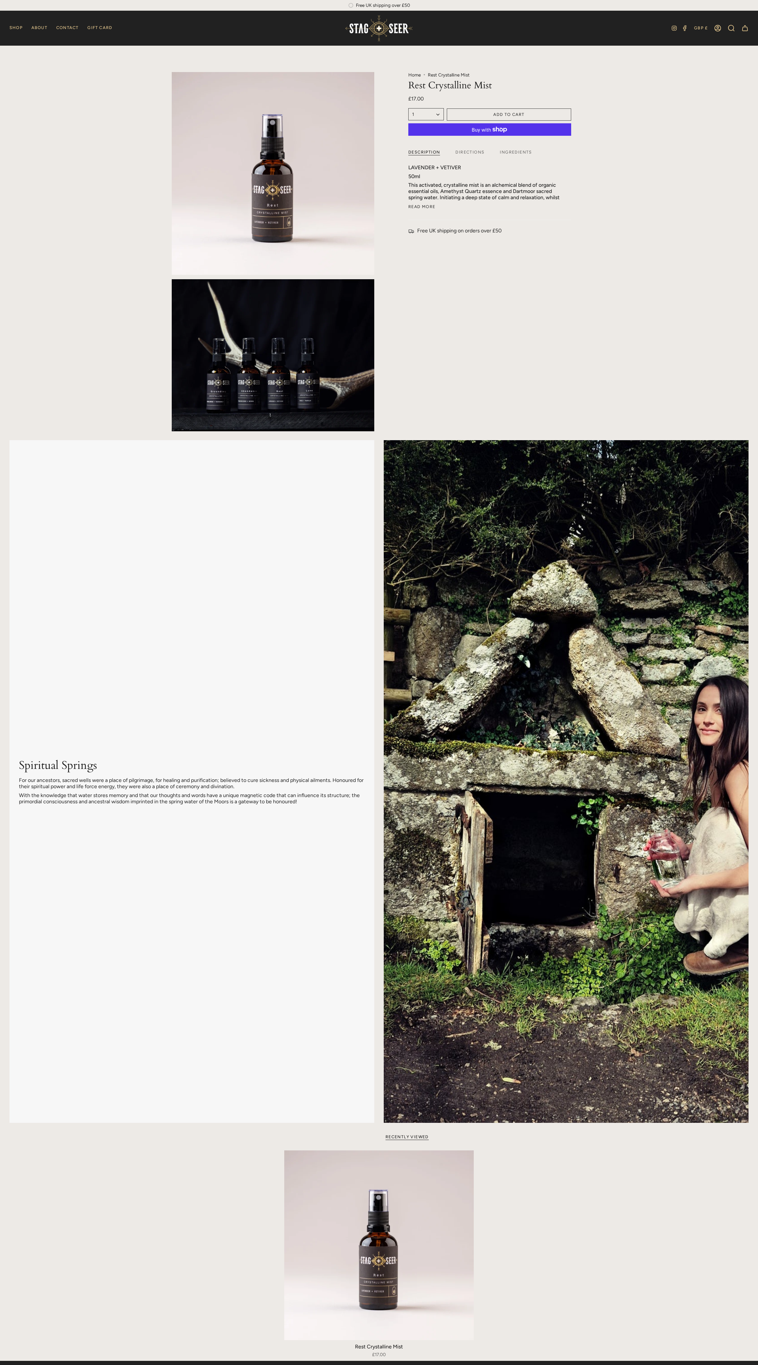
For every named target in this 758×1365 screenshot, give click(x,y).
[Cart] (745, 28)
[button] (16, 28)
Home (414, 75)
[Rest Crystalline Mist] (379, 1245)
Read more (422, 207)
